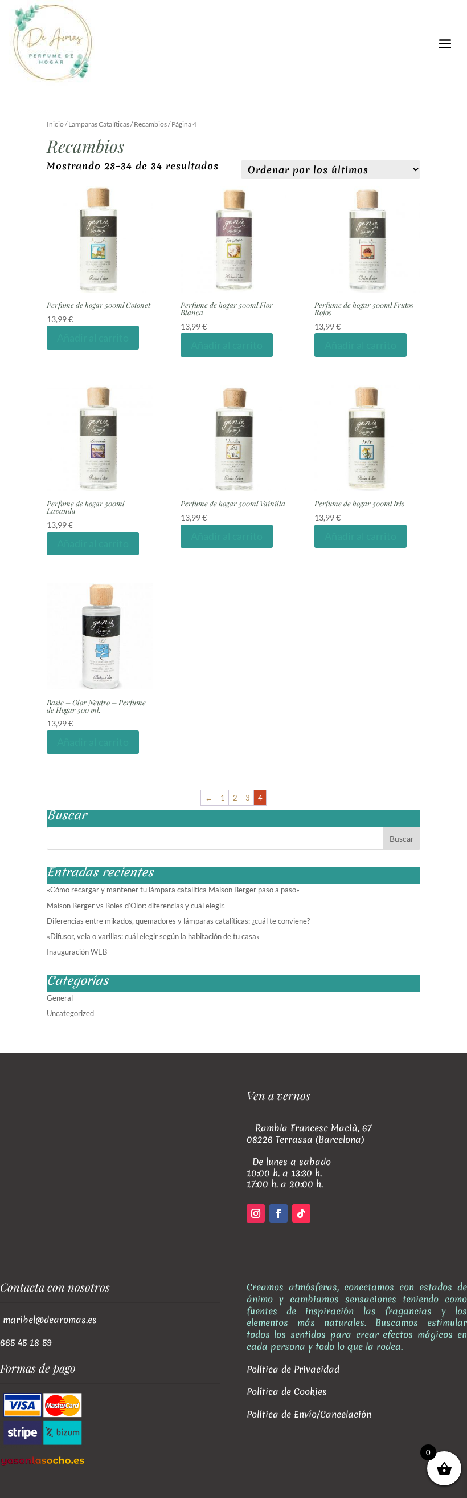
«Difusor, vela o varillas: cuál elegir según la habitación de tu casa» (153, 936)
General (60, 997)
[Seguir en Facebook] (278, 1213)
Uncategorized (70, 1013)
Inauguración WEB (77, 951)
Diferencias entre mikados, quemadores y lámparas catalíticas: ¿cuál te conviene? (178, 920)
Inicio (55, 124)
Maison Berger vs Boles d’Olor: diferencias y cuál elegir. (136, 905)
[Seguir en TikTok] (301, 1213)
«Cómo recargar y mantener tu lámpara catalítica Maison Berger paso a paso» (173, 889)
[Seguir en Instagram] (256, 1213)
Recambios (150, 124)
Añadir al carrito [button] (93, 337)
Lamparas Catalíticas (98, 124)
